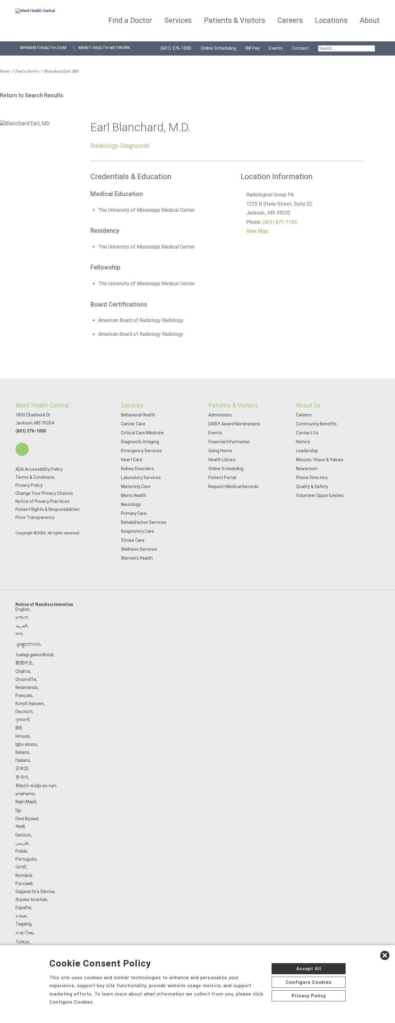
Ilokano (22, 752)
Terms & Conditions (35, 477)
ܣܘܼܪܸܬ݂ (20, 915)
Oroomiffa (25, 679)
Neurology (131, 504)
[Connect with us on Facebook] (22, 449)
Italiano (22, 760)
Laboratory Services (141, 477)
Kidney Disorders (137, 468)
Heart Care (131, 459)
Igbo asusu (26, 744)
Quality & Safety (312, 486)
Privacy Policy (29, 485)
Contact (300, 48)
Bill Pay (252, 48)
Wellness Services (139, 549)
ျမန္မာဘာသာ (27, 643)
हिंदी (18, 727)
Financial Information (229, 441)
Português (25, 859)
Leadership (307, 450)
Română (23, 875)
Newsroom (307, 468)
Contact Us (307, 432)
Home (5, 71)
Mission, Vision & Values (319, 459)
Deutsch (23, 711)
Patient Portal (222, 477)
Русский (23, 883)
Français (23, 695)
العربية (21, 625)
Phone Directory (312, 477)
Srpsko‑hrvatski (31, 899)
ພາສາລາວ (25, 793)
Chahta (22, 671)
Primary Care (134, 513)
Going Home (220, 450)
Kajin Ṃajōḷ (25, 801)
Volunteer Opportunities (320, 495)
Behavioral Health (138, 414)
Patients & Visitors (233, 405)
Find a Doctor (27, 71)
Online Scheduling (218, 48)
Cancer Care (133, 423)
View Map (257, 231)
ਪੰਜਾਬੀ (20, 867)
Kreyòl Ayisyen (29, 703)
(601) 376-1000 (175, 48)
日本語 (21, 768)
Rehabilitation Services (143, 522)
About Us (308, 405)
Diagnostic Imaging (140, 441)
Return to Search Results (31, 95)
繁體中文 (24, 662)
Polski (21, 851)
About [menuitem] (370, 20)
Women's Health (137, 558)
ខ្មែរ (18, 810)
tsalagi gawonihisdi (34, 654)
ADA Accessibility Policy (39, 469)
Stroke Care (132, 540)
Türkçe (22, 941)
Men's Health (133, 495)
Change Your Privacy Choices (44, 493)
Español (23, 907)
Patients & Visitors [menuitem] (234, 20)
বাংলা (19, 633)
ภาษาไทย (24, 932)
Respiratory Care (137, 531)
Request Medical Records (233, 486)
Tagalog (23, 923)
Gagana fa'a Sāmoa (34, 891)
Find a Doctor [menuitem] (130, 20)
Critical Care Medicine (142, 432)
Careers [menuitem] (290, 20)
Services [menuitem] (178, 20)
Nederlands (26, 687)
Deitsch (23, 835)
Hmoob (22, 736)
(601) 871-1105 (279, 222)
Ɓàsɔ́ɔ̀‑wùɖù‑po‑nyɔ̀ (35, 785)
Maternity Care (136, 486)
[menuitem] (347, 48)
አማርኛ (21, 617)
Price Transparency (34, 517)
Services (132, 405)
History (303, 441)
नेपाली (20, 826)
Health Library (221, 459)
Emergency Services (141, 450)
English (22, 609)
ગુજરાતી (22, 719)
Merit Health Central (42, 405)
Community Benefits (316, 423)
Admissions (220, 414)
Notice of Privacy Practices (42, 501)
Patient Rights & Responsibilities (47, 509)
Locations (331, 20)
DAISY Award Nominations (234, 423)
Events (276, 48)
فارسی (21, 843)
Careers (304, 414)
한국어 (21, 777)
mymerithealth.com (43, 47)
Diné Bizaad (26, 818)
